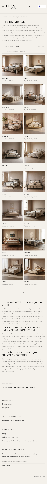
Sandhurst (5, 136)
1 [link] (17, 292)
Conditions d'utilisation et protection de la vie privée (22, 441)
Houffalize (5, 78)
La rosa (4, 252)
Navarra (26, 281)
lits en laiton (23, 349)
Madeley (26, 194)
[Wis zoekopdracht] (42, 51)
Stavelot (26, 107)
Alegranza (27, 252)
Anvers (4, 281)
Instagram (20, 387)
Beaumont (5, 165)
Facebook (8, 387)
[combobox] (42, 6)
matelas (36, 364)
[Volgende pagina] (29, 292)
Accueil (4, 17)
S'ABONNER (6, 465)
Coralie (26, 136)
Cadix (26, 78)
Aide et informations (10, 437)
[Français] (42, 6)
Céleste (26, 165)
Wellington (5, 107)
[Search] (30, 6)
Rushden (4, 223)
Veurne (4, 194)
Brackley (26, 223)
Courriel (32, 387)
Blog (4, 434)
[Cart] (35, 6)
